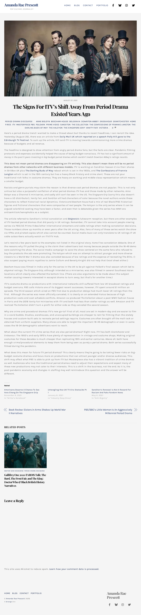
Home (67, 5)
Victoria (103, 128)
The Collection (80, 124)
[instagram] (126, 5)
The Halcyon (56, 128)
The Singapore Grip (74, 128)
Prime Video (52, 124)
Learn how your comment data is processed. (74, 569)
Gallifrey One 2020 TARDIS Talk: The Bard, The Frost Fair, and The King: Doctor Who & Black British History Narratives (25, 480)
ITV (13, 124)
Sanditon (65, 124)
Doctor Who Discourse (14, 471)
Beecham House (59, 121)
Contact (88, 5)
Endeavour (106, 121)
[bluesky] (120, 5)
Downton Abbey (90, 121)
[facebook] (113, 5)
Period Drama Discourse (18, 121)
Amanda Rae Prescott (15, 599)
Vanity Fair (92, 128)
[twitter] (133, 5)
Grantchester (121, 121)
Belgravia (74, 121)
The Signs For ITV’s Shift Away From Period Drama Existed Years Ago (70, 110)
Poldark (40, 124)
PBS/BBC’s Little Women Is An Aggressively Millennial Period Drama (108, 411)
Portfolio (102, 5)
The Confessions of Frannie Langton (110, 124)
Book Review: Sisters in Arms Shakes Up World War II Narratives (37, 411)
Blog (77, 5)
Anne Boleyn (43, 121)
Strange (9, 602)
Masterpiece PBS (25, 124)
